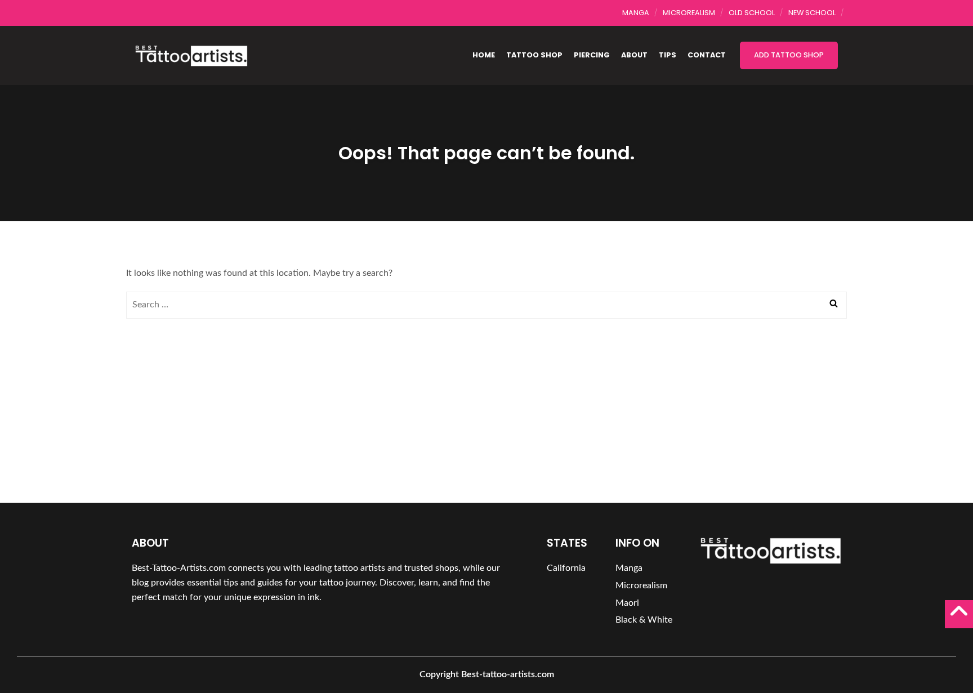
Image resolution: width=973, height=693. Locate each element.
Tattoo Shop (534, 55)
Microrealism (689, 12)
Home (483, 55)
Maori (627, 602)
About (634, 55)
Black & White (643, 619)
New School (812, 12)
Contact (707, 55)
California (566, 568)
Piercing (592, 55)
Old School (752, 12)
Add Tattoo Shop (789, 55)
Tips (667, 55)
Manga (635, 12)
